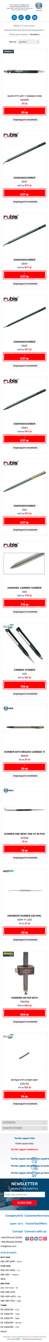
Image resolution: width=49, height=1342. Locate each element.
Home (16, 25)
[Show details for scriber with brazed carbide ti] (24, 727)
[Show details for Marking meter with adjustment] (24, 973)
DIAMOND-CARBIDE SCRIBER (24, 587)
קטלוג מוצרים (28, 25)
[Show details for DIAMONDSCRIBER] (24, 153)
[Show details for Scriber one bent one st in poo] (24, 809)
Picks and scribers (19, 34)
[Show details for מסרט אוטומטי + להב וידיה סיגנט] (24, 71)
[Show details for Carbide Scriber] (24, 645)
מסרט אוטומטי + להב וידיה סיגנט (24, 95)
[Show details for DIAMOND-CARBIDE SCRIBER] (24, 563)
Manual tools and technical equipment (23, 30)
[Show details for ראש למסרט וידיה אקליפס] (24, 1055)
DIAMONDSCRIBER (24, 177)
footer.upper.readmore (24, 1149)
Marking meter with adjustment (24, 998)
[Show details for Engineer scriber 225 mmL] (24, 891)
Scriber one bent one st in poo (24, 833)
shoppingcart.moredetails (25, 120)
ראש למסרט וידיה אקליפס (24, 1079)
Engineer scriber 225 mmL (24, 915)
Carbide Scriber (24, 669)
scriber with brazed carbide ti (24, 751)
